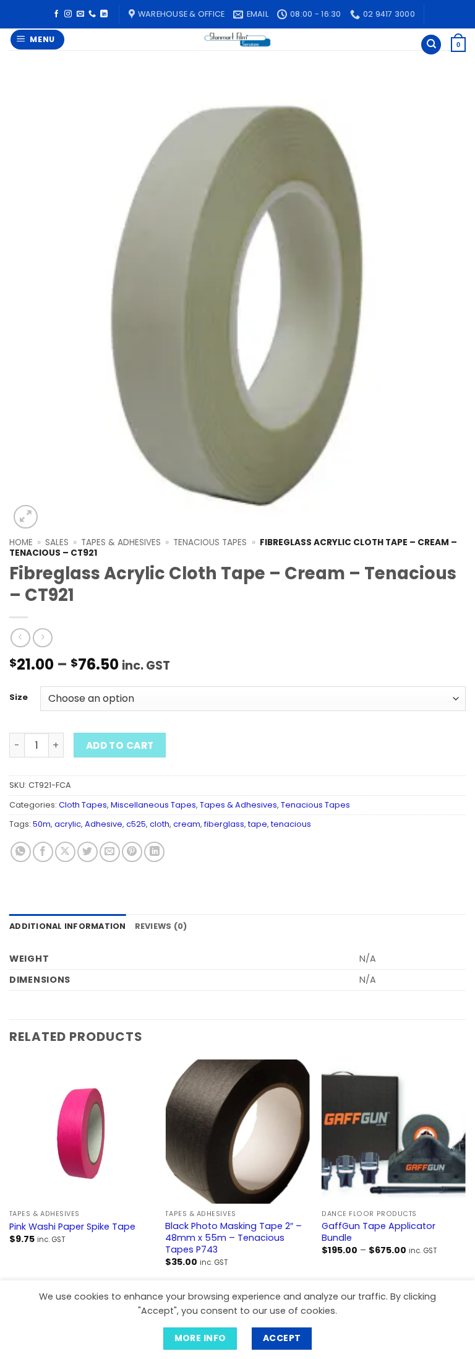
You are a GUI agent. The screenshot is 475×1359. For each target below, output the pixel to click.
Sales (57, 542)
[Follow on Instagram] (68, 14)
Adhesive (103, 824)
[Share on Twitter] (87, 852)
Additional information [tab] (67, 926)
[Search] (431, 45)
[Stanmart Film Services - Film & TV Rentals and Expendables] (237, 39)
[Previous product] (42, 637)
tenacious (291, 824)
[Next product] (20, 637)
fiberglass (224, 824)
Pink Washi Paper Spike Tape (72, 1227)
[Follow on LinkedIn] (104, 14)
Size (18, 697)
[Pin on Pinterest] (132, 852)
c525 (136, 824)
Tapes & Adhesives (121, 542)
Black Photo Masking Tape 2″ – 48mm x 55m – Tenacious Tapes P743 (233, 1237)
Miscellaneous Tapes (153, 805)
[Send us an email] (80, 14)
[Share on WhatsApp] (21, 852)
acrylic (67, 824)
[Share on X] (65, 852)
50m (42, 824)
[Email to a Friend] (110, 852)
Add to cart (120, 745)
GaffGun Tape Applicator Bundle (378, 1231)
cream (186, 824)
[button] (38, 40)
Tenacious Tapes (210, 542)
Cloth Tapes (83, 805)
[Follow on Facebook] (56, 14)
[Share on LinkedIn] (154, 852)
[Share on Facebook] (43, 852)
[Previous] (10, 1174)
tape (257, 824)
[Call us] (92, 14)
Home (21, 542)
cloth (159, 824)
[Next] (465, 1174)
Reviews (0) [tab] (161, 926)
